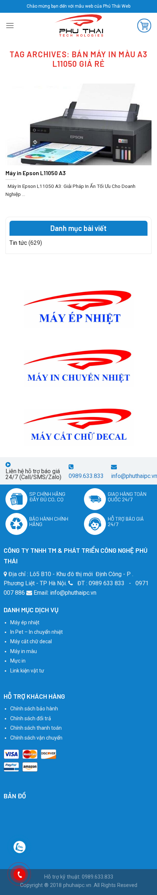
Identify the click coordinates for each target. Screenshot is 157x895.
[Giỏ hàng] (144, 25)
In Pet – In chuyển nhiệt (36, 632)
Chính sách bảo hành (34, 708)
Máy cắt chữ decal (31, 641)
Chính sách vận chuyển (36, 738)
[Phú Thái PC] (78, 25)
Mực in (18, 661)
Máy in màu (23, 651)
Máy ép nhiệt (24, 622)
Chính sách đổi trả (30, 718)
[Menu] (9, 25)
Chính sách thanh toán (36, 728)
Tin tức (18, 242)
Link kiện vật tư (27, 671)
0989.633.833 (86, 475)
